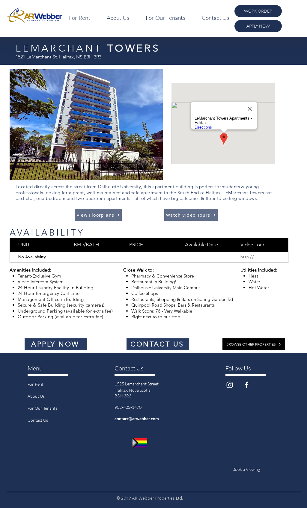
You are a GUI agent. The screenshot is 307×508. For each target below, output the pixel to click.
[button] (79, 17)
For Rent (35, 384)
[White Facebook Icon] (246, 385)
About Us (36, 396)
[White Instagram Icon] (229, 385)
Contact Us (38, 420)
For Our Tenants (42, 408)
